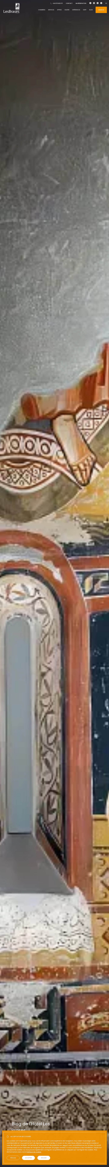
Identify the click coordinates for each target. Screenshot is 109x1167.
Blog (91, 10)
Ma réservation (81, 3)
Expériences (76, 10)
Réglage (13, 1158)
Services (51, 10)
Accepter (28, 1158)
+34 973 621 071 (58, 3)
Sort (84, 10)
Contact (69, 3)
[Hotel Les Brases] (11, 13)
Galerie (67, 10)
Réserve (101, 10)
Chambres (41, 10)
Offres (59, 10)
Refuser (43, 1158)
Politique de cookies (34, 1152)
